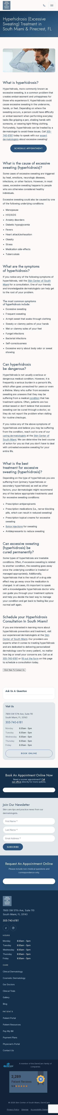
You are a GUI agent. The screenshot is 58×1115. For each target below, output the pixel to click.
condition (34, 398)
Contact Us (8, 1050)
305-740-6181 (10, 658)
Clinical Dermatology (13, 971)
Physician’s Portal (11, 1044)
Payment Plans (10, 1037)
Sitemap (24, 1109)
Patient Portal (9, 1018)
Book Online (29, 753)
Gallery (6, 997)
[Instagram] (13, 928)
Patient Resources (12, 1024)
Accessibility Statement (41, 1109)
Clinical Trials (9, 991)
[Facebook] (6, 928)
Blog (5, 1004)
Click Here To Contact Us (14, 670)
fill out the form (30, 658)
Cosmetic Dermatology (14, 978)
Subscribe (13, 847)
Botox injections (14, 526)
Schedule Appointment (28, 148)
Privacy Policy (13, 1109)
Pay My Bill (8, 1031)
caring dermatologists (14, 435)
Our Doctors (9, 984)
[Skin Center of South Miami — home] (6, 5)
